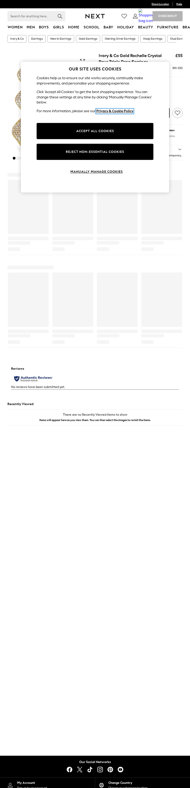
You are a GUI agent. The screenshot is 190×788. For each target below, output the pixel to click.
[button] (14, 158)
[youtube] (120, 769)
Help (179, 4)
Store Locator (160, 4)
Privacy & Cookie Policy (114, 111)
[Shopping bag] (146, 16)
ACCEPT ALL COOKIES (95, 131)
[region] (95, 127)
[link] (135, 16)
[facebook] (69, 769)
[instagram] (100, 769)
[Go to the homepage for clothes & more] (95, 16)
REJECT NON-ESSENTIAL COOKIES (95, 152)
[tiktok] (90, 769)
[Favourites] (124, 16)
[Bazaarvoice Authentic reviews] (33, 378)
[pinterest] (110, 769)
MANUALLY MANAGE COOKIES (96, 172)
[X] (80, 769)
